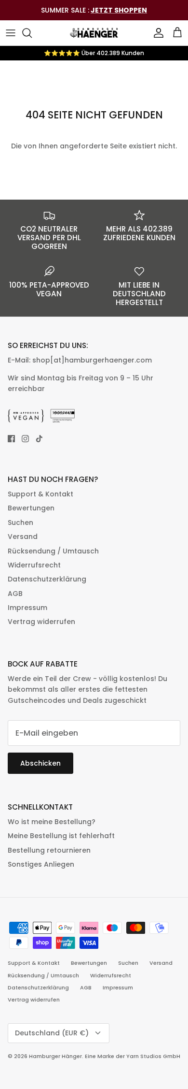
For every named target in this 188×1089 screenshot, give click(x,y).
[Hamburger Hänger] (94, 33)
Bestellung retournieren (49, 850)
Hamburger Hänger (55, 1056)
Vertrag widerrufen (41, 621)
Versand (23, 536)
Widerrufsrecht (34, 565)
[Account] (156, 33)
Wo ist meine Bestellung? (51, 822)
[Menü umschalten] (10, 33)
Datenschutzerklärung (47, 579)
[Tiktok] (39, 438)
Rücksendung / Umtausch (53, 551)
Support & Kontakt (40, 494)
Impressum (27, 607)
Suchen (20, 522)
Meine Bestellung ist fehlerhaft (61, 836)
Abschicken (40, 763)
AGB (15, 593)
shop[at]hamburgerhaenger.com (92, 360)
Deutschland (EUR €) (52, 1033)
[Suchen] (31, 33)
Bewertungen (31, 508)
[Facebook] (11, 438)
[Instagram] (25, 438)
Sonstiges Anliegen (41, 864)
